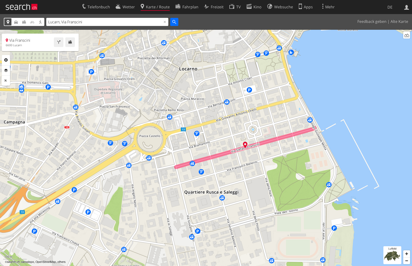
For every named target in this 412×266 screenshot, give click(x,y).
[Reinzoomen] (406, 253)
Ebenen (6, 70)
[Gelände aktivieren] (406, 35)
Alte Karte (399, 21)
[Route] (58, 42)
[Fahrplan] (70, 42)
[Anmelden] (406, 7)
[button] (245, 144)
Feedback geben (371, 21)
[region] (206, 148)
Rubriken (6, 60)
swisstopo (27, 262)
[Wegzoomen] (406, 260)
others (61, 262)
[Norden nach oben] (406, 43)
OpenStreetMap (46, 262)
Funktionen (6, 81)
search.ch (13, 262)
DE (389, 7)
